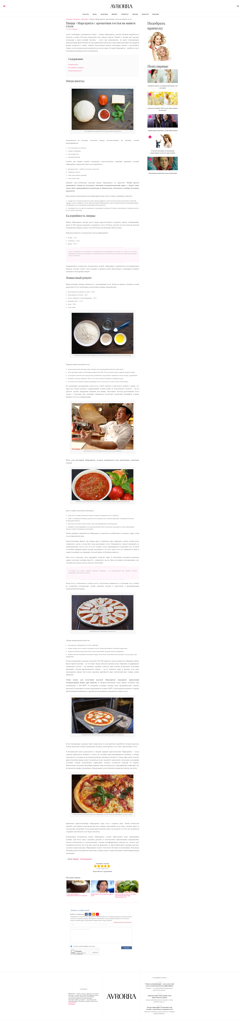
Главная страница (73, 19)
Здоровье (104, 14)
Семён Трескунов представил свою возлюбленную (162, 173)
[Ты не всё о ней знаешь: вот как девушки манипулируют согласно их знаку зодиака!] (162, 141)
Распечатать (87, 859)
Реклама (155, 14)
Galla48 (74, 29)
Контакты (72, 1003)
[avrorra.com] (13, 6)
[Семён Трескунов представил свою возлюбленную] (162, 163)
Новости (145, 14)
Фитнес (114, 14)
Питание (84, 19)
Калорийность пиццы (76, 67)
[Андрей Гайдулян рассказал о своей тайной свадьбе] (162, 121)
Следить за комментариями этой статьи (84, 946)
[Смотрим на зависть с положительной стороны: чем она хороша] (162, 76)
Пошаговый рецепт (75, 71)
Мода (95, 14)
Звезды (135, 14)
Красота (86, 14)
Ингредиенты (73, 64)
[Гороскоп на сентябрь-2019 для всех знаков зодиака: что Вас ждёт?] (162, 98)
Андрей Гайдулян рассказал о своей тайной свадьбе (162, 130)
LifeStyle (124, 14)
